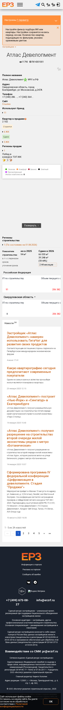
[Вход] (58, 4)
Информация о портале (31, 565)
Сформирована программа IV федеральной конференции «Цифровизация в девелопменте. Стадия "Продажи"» (28, 479)
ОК (50, 701)
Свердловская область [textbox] (18, 297)
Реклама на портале (31, 569)
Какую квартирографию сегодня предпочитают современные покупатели (31, 371)
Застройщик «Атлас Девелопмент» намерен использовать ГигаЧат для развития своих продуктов (27, 338)
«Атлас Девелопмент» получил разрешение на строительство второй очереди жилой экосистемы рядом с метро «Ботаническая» (30, 438)
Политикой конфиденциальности (14, 705)
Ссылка (6, 104)
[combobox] (19, 297)
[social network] (28, 582)
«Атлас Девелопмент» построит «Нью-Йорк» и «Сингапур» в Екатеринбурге (31, 400)
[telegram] (37, 4)
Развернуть (30, 225)
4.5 (25, 80)
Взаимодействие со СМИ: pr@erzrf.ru (31, 651)
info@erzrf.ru (45, 600)
